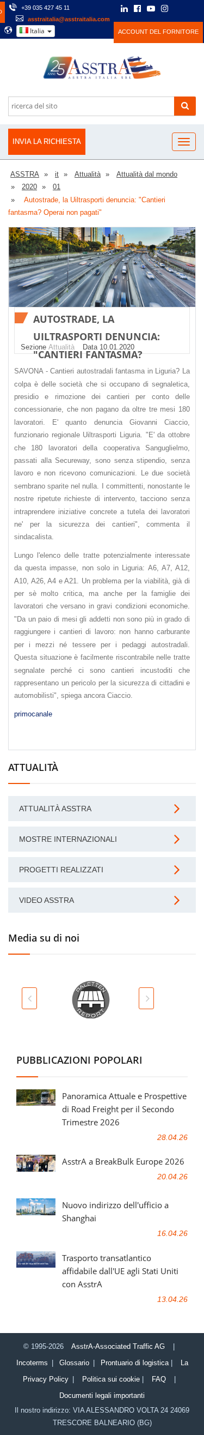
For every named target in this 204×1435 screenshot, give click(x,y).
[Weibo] (179, 9)
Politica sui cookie (111, 1379)
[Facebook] (137, 9)
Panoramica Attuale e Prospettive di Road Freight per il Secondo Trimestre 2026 (124, 1109)
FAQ (159, 1379)
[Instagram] (164, 9)
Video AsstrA (46, 900)
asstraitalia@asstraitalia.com (69, 19)
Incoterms (32, 1363)
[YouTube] (151, 9)
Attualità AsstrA (55, 808)
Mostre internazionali (68, 839)
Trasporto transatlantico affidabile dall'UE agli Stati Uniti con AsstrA (120, 1270)
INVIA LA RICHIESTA (47, 141)
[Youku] (193, 9)
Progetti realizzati (61, 869)
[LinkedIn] (124, 9)
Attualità (61, 347)
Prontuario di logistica (135, 1363)
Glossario (74, 1363)
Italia (37, 30)
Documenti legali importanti (102, 1395)
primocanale (33, 714)
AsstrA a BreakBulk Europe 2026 (123, 1161)
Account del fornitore (158, 31)
